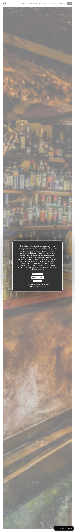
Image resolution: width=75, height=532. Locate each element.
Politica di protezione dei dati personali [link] (38, 284)
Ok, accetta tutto (37, 274)
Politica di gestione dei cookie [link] (38, 286)
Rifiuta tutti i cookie (37, 277)
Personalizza (37, 280)
